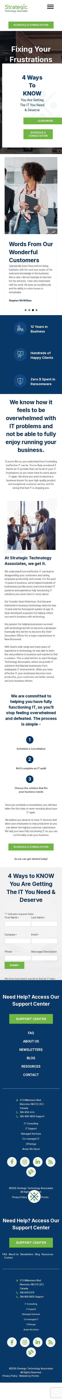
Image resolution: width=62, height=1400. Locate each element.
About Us (31, 1041)
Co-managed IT (31, 1138)
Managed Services (31, 1133)
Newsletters (31, 1050)
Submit (14, 965)
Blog (31, 1058)
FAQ (31, 1033)
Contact (31, 1075)
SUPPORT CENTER (31, 1019)
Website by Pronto (29, 1375)
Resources (31, 1066)
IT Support (31, 1128)
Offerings (31, 1143)
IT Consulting (31, 1123)
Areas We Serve (31, 1149)
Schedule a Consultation (31, 24)
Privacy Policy (19, 1197)
